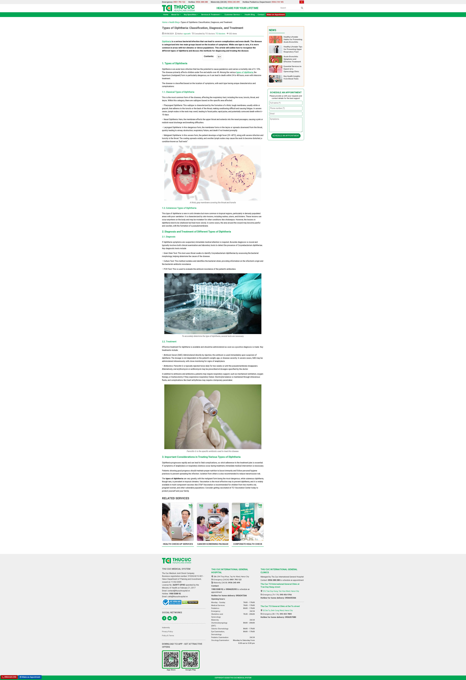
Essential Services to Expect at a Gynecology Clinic (292, 69)
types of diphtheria (244, 72)
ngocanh (187, 34)
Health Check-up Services (178, 544)
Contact (261, 14)
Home (165, 14)
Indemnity (166, 627)
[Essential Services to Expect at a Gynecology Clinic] (275, 69)
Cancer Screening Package (212, 544)
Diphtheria (166, 41)
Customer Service (232, 14)
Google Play (190, 670)
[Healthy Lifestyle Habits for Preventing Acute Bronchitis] (275, 39)
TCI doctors (220, 34)
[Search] (302, 8)
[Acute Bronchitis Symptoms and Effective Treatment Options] (275, 59)
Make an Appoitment (276, 14)
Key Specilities (190, 14)
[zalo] (175, 618)
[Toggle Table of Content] (218, 57)
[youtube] (169, 618)
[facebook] (164, 618)
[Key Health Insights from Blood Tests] (275, 79)
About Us (175, 14)
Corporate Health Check (247, 544)
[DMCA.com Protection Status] (190, 602)
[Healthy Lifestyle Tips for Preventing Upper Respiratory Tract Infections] (275, 49)
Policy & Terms (168, 635)
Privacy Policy (167, 631)
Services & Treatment (210, 14)
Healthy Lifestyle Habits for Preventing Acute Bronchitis (293, 39)
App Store (171, 670)
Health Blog (250, 14)
